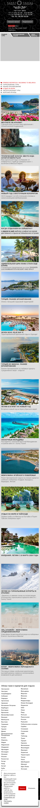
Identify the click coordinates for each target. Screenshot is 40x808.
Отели (25, 28)
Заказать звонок (13, 22)
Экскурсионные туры (11, 90)
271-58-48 (28, 13)
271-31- (17, 13)
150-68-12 (18, 14)
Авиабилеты (11, 30)
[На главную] (20, 3)
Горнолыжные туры (11, 84)
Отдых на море (9, 88)
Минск (24, 10)
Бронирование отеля (18, 35)
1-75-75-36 (27, 14)
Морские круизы (9, 92)
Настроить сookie (8, 802)
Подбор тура (4, 35)
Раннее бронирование (12, 86)
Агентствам (11, 26)
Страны (20, 28)
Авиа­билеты (34, 35)
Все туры (14, 28)
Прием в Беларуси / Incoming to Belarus (19, 82)
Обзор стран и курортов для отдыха (18, 686)
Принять (22, 788)
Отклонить (31, 788)
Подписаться (27, 22)
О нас (9, 28)
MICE (16, 26)
